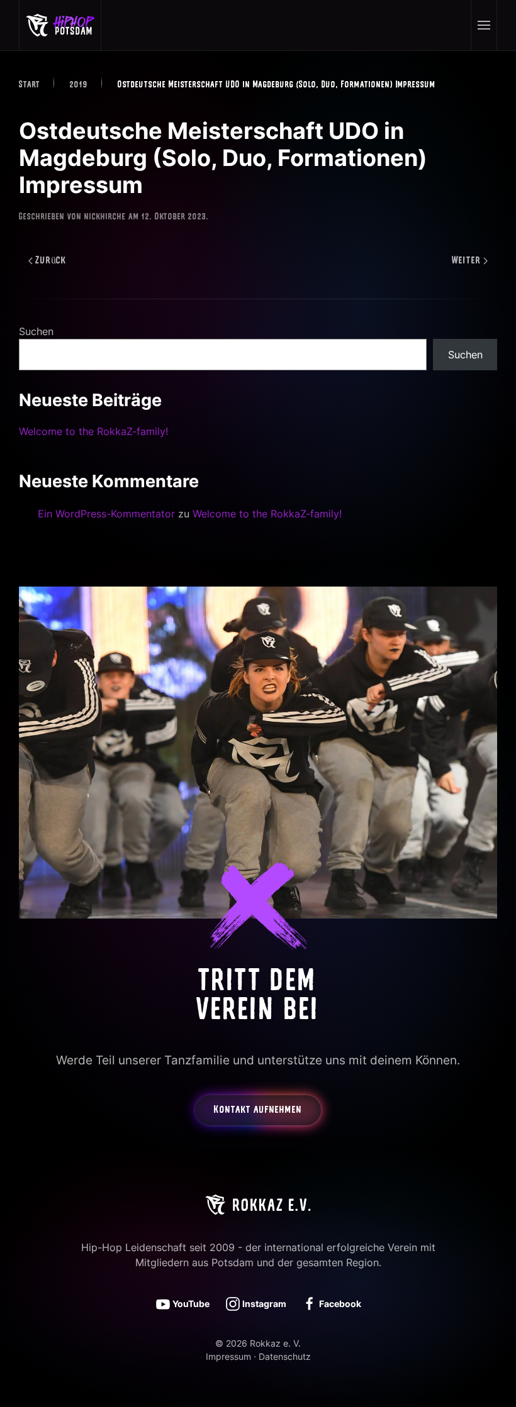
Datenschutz (285, 1356)
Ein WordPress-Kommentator (106, 513)
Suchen (36, 331)
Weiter (466, 261)
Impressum (228, 1356)
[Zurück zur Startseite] (60, 25)
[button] (483, 25)
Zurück (51, 261)
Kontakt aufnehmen (258, 1110)
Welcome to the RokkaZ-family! (93, 431)
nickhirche (105, 217)
